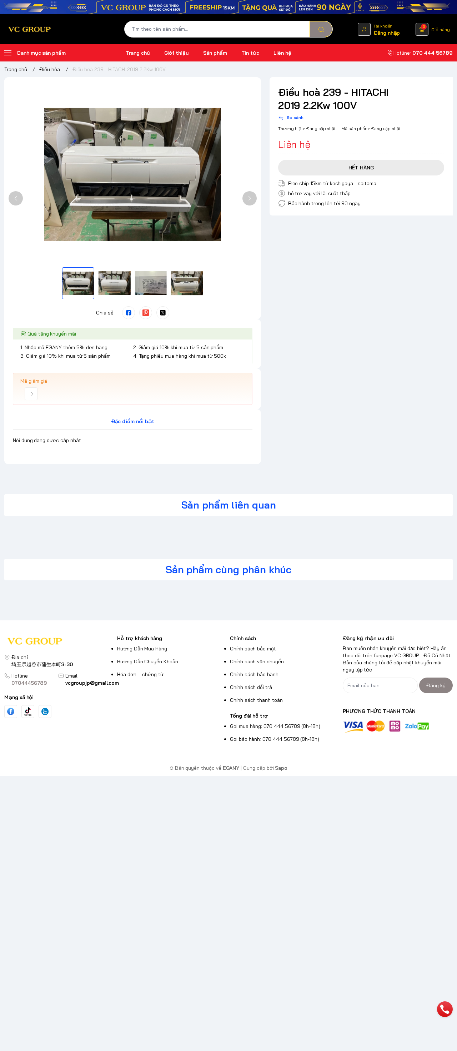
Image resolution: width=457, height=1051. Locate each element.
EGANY (231, 768)
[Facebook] (10, 711)
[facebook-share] (128, 312)
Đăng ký (436, 685)
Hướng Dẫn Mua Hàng (142, 648)
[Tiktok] (27, 711)
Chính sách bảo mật (253, 648)
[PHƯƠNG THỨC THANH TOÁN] (398, 726)
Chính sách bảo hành (254, 674)
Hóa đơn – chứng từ (140, 674)
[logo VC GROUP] (59, 642)
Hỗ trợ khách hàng (139, 638)
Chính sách (243, 638)
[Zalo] (45, 711)
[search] (321, 29)
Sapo (281, 768)
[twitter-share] (162, 312)
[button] (16, 198)
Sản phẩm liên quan (228, 505)
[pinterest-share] (145, 312)
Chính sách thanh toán (256, 700)
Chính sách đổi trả (251, 687)
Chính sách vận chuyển (257, 661)
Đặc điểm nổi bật (132, 421)
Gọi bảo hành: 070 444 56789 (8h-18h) (274, 739)
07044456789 (29, 683)
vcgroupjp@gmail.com (92, 683)
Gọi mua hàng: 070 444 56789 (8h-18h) (275, 726)
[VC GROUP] (30, 29)
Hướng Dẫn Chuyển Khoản (147, 661)
